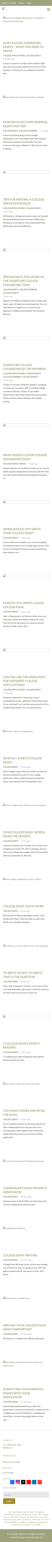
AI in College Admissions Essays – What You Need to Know (23, 47)
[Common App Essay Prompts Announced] (26, 1171)
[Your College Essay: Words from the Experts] (26, 816)
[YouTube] (29, 1482)
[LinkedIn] (34, 1482)
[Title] (4, 9)
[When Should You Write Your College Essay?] (26, 512)
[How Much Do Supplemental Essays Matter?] (26, 106)
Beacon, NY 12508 (11, 1462)
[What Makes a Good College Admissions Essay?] (26, 437)
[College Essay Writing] (26, 1239)
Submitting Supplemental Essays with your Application (23, 1393)
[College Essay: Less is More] (26, 890)
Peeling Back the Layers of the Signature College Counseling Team (23, 281)
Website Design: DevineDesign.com (27, 1537)
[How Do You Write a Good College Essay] (26, 586)
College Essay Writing (20, 1255)
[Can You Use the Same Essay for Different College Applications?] (26, 660)
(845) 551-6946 (14, 1445)
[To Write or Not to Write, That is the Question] (26, 956)
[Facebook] (12, 1482)
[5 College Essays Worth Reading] (26, 1027)
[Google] (40, 1482)
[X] (23, 1482)
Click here (8, 1472)
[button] (48, 9)
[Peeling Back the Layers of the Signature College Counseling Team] (26, 260)
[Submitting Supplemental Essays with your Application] (26, 1373)
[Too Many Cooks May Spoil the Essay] (26, 1094)
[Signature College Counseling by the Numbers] (26, 348)
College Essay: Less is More (23, 906)
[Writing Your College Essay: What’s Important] (26, 1309)
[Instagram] (18, 1482)
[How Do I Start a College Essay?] (26, 742)
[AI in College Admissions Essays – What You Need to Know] (26, 27)
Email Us (7, 1448)
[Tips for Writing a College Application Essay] (26, 183)
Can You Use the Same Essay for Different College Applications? (24, 681)
